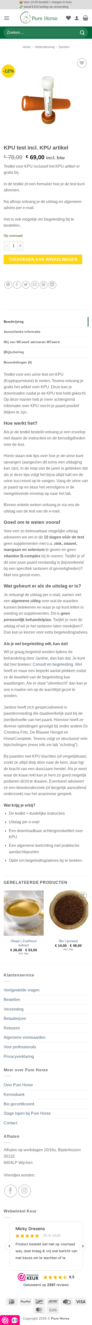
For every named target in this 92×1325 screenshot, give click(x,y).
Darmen (64, 47)
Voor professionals (20, 1047)
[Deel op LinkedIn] (52, 285)
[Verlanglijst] (68, 17)
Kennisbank (14, 1094)
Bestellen (12, 1000)
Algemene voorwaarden (24, 1037)
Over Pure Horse (18, 1085)
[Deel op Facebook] (17, 285)
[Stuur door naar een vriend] (35, 285)
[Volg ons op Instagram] (24, 1191)
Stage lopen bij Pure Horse (27, 1113)
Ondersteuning (45, 47)
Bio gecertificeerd (19, 1104)
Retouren (12, 1028)
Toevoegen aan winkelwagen (43, 259)
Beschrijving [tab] (14, 322)
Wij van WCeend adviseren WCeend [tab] (32, 342)
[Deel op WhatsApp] (8, 285)
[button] (7, 18)
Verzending (14, 1009)
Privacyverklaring (19, 1056)
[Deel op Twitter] (26, 285)
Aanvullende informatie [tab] (22, 332)
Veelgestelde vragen (21, 990)
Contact (10, 1123)
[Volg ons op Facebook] (10, 1191)
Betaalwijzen (15, 1018)
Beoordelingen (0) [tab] (18, 362)
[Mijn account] (76, 17)
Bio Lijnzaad (68, 941)
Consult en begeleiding (53, 664)
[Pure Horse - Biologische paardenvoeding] (39, 17)
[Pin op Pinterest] (43, 285)
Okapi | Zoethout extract (24, 943)
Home (27, 47)
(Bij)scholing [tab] (14, 352)
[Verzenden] (82, 33)
